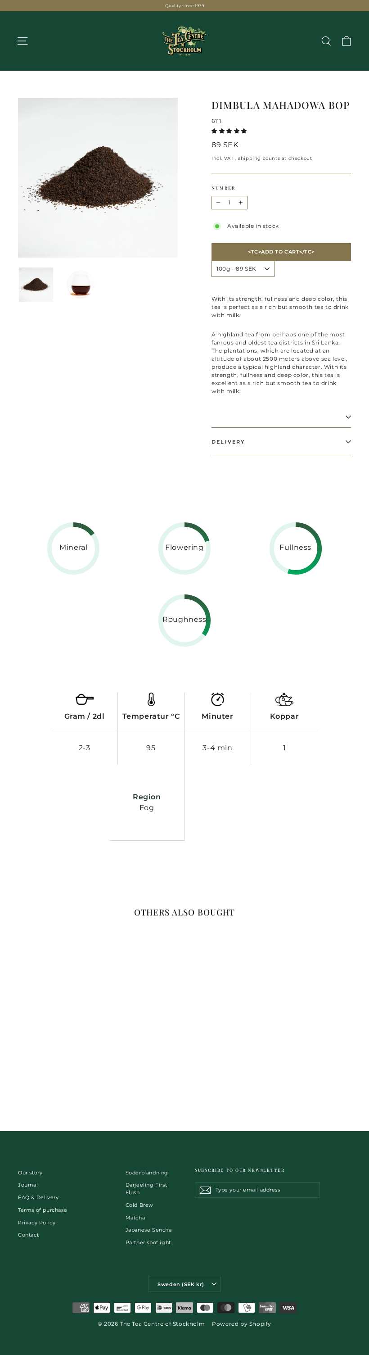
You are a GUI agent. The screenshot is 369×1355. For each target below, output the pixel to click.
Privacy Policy (36, 1222)
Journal (28, 1185)
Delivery (228, 442)
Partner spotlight (148, 1242)
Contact (28, 1235)
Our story (30, 1172)
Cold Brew (139, 1205)
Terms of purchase (42, 1210)
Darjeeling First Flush (146, 1189)
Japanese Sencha (149, 1230)
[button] (230, 130)
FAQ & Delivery (38, 1197)
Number (223, 187)
